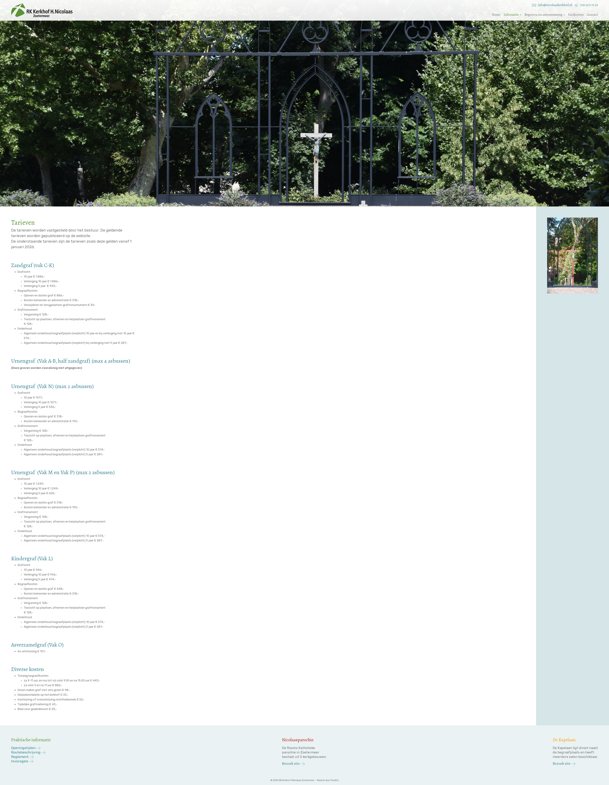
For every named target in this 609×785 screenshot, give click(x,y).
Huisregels (19, 761)
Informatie (511, 14)
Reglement (20, 757)
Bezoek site (291, 763)
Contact (592, 14)
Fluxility (335, 780)
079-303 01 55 (588, 4)
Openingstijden (23, 748)
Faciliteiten (576, 14)
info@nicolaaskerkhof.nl (555, 4)
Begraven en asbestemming (543, 14)
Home (496, 14)
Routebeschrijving (25, 752)
